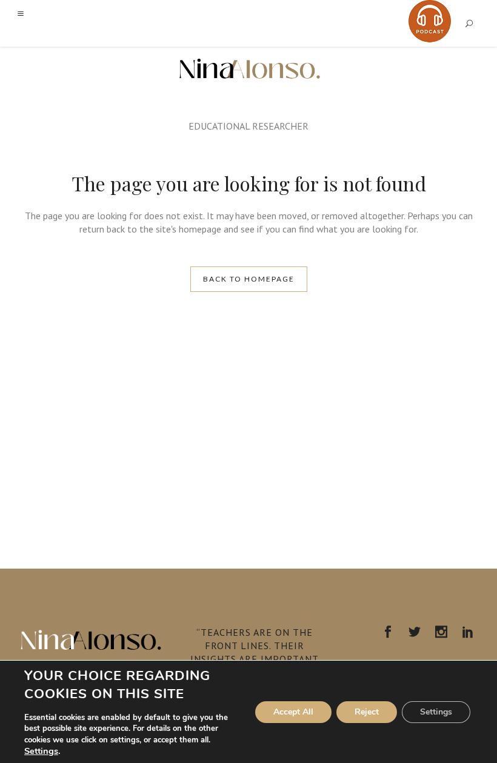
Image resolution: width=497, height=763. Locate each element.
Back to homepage (249, 278)
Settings (41, 750)
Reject (367, 712)
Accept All (293, 712)
